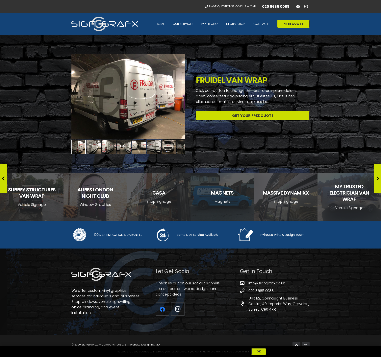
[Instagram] (306, 6)
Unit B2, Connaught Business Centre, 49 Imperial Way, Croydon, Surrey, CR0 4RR (278, 304)
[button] (195, 24)
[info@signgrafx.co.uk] (244, 283)
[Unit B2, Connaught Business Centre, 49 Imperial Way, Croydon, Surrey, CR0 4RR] (244, 304)
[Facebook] (298, 6)
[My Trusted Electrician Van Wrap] (349, 197)
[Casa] (158, 197)
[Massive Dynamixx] (286, 197)
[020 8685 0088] (244, 291)
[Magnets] (222, 197)
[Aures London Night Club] (95, 197)
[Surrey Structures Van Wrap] (32, 197)
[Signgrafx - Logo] (104, 23)
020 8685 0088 (261, 290)
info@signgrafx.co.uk (266, 283)
